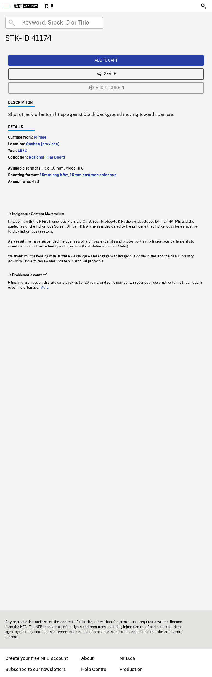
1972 (22, 151)
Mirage (40, 137)
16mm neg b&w (54, 175)
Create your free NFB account (36, 658)
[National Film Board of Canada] (26, 6)
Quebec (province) (43, 144)
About (87, 658)
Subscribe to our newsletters (35, 669)
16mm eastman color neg (93, 175)
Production (131, 669)
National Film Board (47, 157)
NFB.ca (127, 658)
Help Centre (94, 669)
